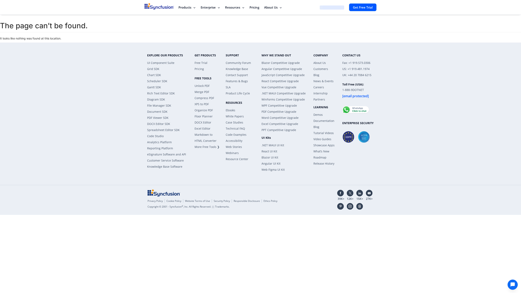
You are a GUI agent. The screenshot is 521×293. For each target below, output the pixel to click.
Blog (316, 75)
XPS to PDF (202, 104)
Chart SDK (154, 75)
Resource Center (237, 159)
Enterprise (208, 7)
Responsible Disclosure (247, 201)
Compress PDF (204, 98)
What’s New (321, 151)
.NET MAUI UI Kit (273, 145)
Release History (323, 163)
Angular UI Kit (271, 163)
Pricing (254, 7)
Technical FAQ (235, 128)
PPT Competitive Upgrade (279, 130)
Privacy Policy (155, 201)
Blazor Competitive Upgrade (281, 63)
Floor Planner (204, 116)
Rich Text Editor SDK (161, 93)
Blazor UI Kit (270, 157)
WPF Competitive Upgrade (279, 105)
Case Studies (234, 122)
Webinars (232, 153)
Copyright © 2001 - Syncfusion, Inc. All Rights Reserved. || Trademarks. (189, 206)
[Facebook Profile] (340, 193)
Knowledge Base (237, 69)
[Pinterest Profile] (340, 206)
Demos (318, 115)
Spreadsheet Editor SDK (163, 130)
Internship (320, 93)
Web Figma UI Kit (273, 170)
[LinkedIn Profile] (359, 193)
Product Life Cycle (238, 93)
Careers (318, 87)
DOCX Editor (203, 122)
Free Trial (201, 63)
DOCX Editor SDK (158, 124)
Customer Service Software (165, 160)
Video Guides (322, 139)
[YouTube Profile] (369, 193)
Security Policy (222, 201)
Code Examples (236, 135)
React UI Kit (269, 151)
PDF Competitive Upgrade (279, 112)
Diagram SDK (156, 99)
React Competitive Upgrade (280, 81)
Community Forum (238, 63)
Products (184, 7)
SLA (228, 87)
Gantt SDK (154, 87)
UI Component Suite (160, 63)
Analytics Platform (159, 142)
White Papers (235, 116)
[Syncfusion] (164, 193)
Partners (319, 99)
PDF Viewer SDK (158, 118)
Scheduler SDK (157, 81)
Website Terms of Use (197, 201)
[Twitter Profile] (350, 193)
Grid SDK (153, 69)
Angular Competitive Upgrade (282, 69)
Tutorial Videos (323, 133)
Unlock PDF (202, 86)
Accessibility (234, 141)
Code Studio (155, 136)
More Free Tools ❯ (207, 147)
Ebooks (230, 110)
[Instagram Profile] (350, 206)
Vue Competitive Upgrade (279, 87)
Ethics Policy (270, 201)
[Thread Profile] (359, 206)
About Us (271, 7)
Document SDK (157, 112)
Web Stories (234, 147)
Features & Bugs (237, 81)
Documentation (323, 121)
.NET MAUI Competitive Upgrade (284, 93)
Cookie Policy (173, 201)
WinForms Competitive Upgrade (283, 99)
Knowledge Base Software (164, 166)
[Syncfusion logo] (159, 6)
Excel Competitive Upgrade (280, 124)
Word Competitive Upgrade (280, 118)
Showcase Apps (324, 145)
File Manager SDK (159, 105)
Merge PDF (202, 92)
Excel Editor (202, 128)
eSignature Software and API (166, 154)
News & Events (323, 81)
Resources (232, 7)
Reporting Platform (160, 148)
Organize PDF (204, 110)
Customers (320, 69)
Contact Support (237, 75)
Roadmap (319, 157)
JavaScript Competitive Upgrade (283, 75)
